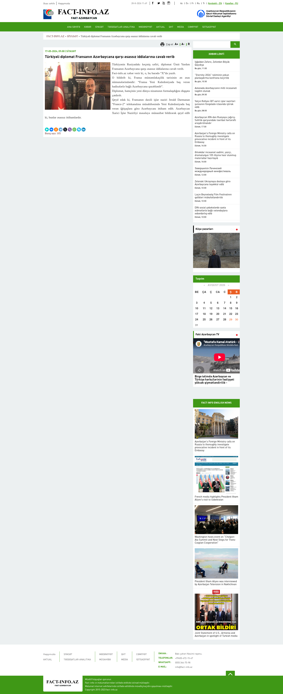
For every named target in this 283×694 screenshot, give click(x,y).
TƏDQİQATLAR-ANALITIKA (121, 26)
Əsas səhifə (49, 3)
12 (210, 308)
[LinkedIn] (83, 129)
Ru (198, 3)
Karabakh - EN (215, 3)
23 (236, 314)
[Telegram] (61, 129)
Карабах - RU (231, 3)
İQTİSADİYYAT (209, 26)
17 (196, 314)
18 (204, 314)
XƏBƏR (87, 26)
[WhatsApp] (74, 129)
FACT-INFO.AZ (55, 36)
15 (230, 308)
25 (204, 319)
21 (224, 314)
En (187, 3)
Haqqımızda (64, 3)
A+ (176, 44)
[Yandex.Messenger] (47, 129)
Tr (204, 3)
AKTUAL (160, 26)
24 (196, 319)
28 (224, 319)
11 (204, 308)
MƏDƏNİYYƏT (145, 26)
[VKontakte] (51, 129)
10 (196, 308)
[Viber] (70, 129)
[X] (65, 129)
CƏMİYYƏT (193, 26)
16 (236, 308)
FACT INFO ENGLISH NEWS (216, 403)
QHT (171, 26)
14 (224, 308)
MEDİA (180, 26)
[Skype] (79, 129)
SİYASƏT (99, 26)
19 (210, 314)
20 (217, 314)
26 (210, 319)
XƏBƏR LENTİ (216, 54)
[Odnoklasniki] (56, 129)
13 (217, 308)
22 (230, 314)
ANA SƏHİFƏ (73, 26)
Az (181, 3)
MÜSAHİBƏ (105, 659)
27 (217, 319)
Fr (193, 3)
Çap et (169, 44)
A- (183, 44)
